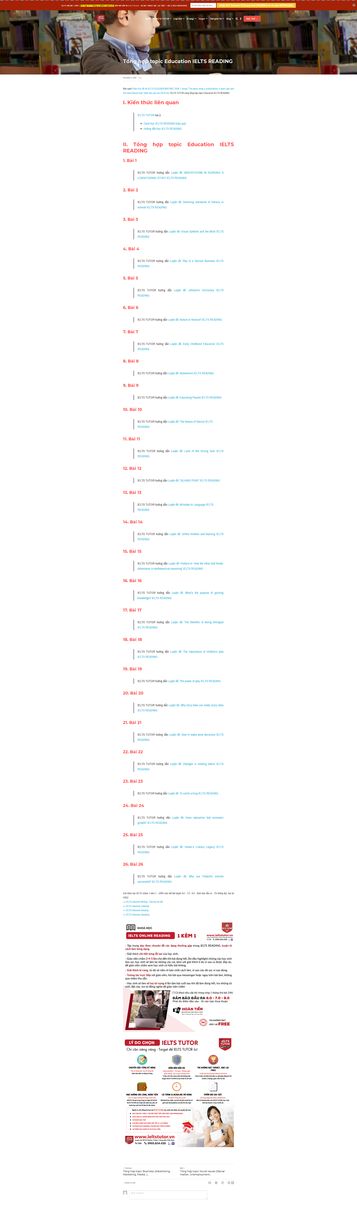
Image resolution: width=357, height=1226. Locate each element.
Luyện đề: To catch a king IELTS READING (193, 793)
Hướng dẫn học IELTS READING (162, 129)
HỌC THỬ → (252, 18)
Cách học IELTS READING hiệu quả (165, 123)
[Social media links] (240, 19)
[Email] (229, 1182)
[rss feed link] (232, 1182)
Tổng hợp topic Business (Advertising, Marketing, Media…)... (146, 1173)
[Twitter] (216, 1182)
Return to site (130, 1183)
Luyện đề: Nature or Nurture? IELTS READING (195, 319)
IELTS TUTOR (146, 115)
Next (181, 1168)
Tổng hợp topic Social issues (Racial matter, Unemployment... (202, 1173)
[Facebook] (209, 1182)
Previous (128, 1168)
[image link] (101, 18)
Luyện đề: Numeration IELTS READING (191, 373)
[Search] (237, 19)
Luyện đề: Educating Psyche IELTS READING (194, 397)
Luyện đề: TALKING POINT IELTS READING (194, 480)
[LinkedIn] (222, 1182)
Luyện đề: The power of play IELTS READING (194, 681)
